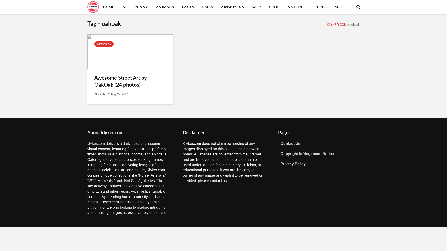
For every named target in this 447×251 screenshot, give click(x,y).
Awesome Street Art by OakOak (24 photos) (120, 82)
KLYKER (99, 94)
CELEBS (319, 7)
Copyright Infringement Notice (307, 153)
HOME (109, 7)
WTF (256, 7)
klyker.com (96, 143)
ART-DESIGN (232, 7)
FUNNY (141, 7)
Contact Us (290, 143)
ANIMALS (165, 7)
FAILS (207, 7)
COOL (274, 7)
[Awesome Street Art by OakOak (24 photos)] (130, 52)
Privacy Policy (293, 164)
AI (124, 7)
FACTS (188, 7)
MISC (339, 7)
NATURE (296, 7)
